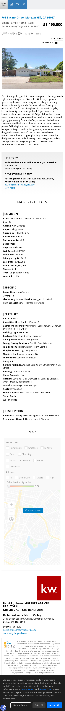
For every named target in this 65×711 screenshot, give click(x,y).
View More (10, 187)
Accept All (54, 705)
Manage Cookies (20, 705)
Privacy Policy (28, 689)
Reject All (39, 705)
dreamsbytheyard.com (15, 633)
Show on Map (34, 510)
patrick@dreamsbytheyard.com (20, 184)
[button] (3, 707)
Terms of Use (45, 689)
